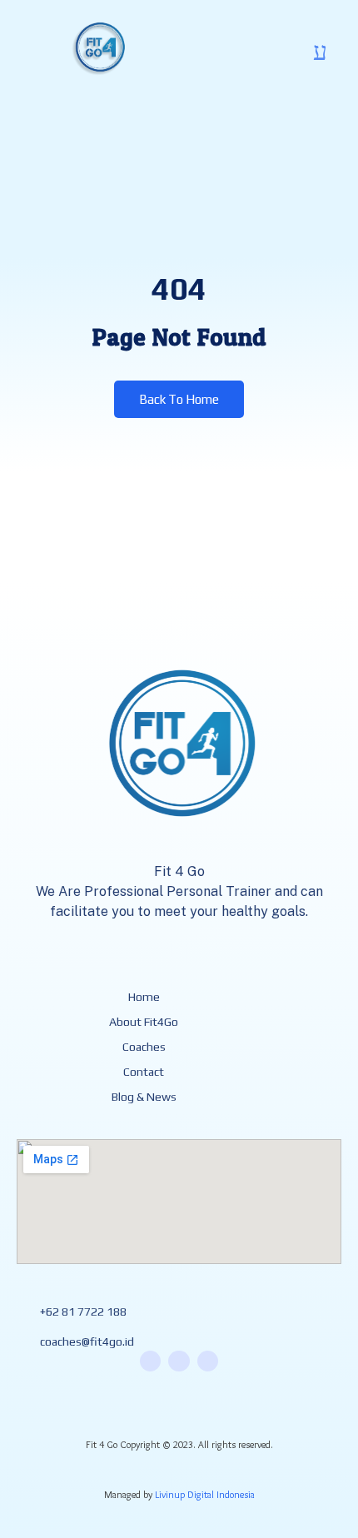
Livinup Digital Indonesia (205, 1494)
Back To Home (179, 399)
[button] (319, 52)
